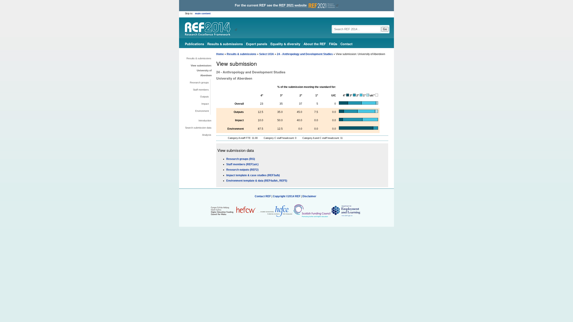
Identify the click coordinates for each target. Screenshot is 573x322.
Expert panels (256, 44)
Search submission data (198, 127)
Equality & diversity (285, 44)
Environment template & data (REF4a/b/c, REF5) (256, 180)
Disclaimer (309, 196)
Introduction (205, 120)
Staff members (201, 89)
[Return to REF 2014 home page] (209, 29)
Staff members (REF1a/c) (242, 164)
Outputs (204, 96)
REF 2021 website (293, 5)
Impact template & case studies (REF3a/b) (253, 175)
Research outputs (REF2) (242, 169)
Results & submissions (225, 44)
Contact (346, 44)
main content (203, 13)
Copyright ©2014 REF (287, 196)
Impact (205, 103)
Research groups (199, 82)
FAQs (333, 44)
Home (220, 54)
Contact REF (263, 196)
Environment (202, 111)
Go (385, 29)
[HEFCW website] (233, 210)
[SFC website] (312, 210)
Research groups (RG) (240, 159)
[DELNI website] (346, 210)
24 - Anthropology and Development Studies (305, 54)
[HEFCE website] (275, 210)
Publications (194, 44)
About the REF (315, 44)
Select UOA (266, 54)
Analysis (206, 134)
